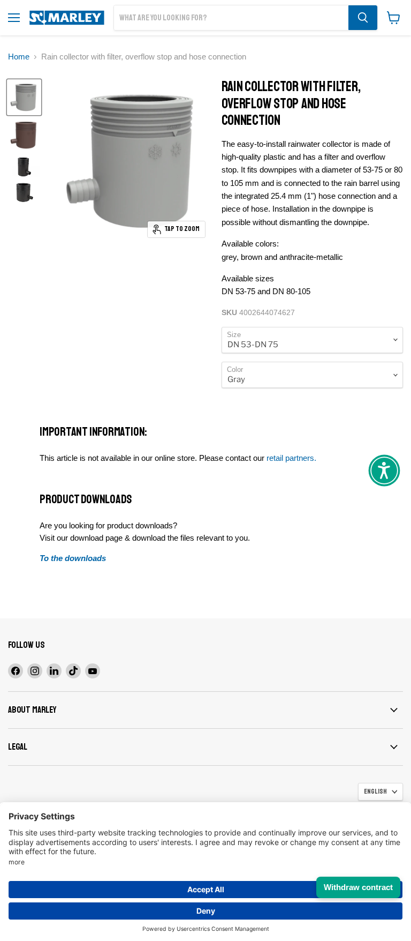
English (375, 791)
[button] (384, 470)
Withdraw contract (358, 887)
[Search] (362, 17)
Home (18, 56)
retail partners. (291, 457)
